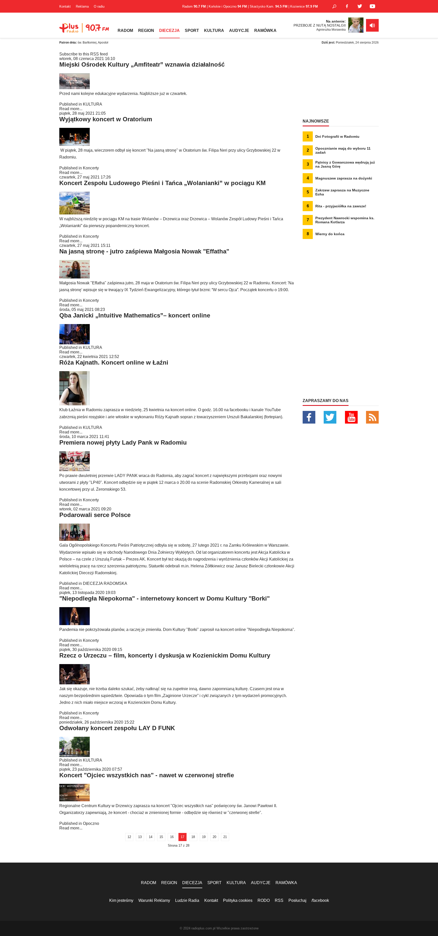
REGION (146, 30)
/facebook (320, 900)
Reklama (82, 6)
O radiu (99, 6)
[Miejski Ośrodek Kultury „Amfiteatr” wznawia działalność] (74, 88)
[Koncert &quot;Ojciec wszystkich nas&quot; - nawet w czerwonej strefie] (74, 800)
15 (161, 837)
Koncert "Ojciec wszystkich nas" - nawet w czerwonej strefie (146, 775)
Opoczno (91, 823)
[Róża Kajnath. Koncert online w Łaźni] (74, 404)
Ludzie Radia (187, 900)
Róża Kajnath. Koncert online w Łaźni (113, 362)
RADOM (125, 30)
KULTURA (214, 30)
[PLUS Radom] (84, 30)
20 (214, 837)
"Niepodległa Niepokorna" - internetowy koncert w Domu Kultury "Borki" (164, 598)
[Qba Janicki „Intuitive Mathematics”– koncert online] (74, 343)
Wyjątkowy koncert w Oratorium (105, 119)
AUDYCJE (239, 30)
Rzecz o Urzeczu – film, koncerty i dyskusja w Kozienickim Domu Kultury (164, 655)
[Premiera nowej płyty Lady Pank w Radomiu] (74, 470)
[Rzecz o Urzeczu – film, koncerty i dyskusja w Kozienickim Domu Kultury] (74, 683)
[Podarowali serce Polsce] (74, 539)
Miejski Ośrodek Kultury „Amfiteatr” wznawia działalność (142, 64)
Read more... (70, 109)
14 (150, 837)
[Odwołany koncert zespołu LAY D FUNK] (74, 755)
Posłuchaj (297, 900)
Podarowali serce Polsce (95, 514)
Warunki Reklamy (154, 900)
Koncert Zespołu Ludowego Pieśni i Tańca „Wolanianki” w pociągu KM (162, 183)
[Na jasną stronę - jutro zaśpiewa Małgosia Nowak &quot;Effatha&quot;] (74, 277)
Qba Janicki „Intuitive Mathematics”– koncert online (134, 315)
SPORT (192, 30)
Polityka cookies (237, 900)
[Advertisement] (341, 83)
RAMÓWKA (265, 30)
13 (140, 837)
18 (193, 837)
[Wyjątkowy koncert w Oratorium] (74, 144)
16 (172, 837)
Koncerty (91, 168)
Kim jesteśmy (121, 900)
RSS (279, 900)
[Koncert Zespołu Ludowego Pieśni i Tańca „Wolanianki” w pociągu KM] (74, 213)
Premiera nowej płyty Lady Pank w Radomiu (123, 442)
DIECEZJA (169, 30)
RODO (264, 900)
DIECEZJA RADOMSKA (105, 583)
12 (129, 837)
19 (204, 837)
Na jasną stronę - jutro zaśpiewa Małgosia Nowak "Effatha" (144, 251)
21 (225, 837)
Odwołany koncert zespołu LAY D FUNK (117, 728)
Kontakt (65, 6)
